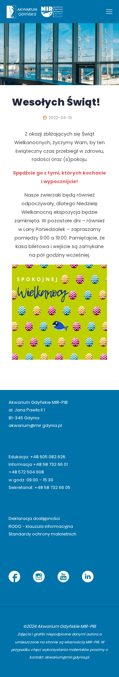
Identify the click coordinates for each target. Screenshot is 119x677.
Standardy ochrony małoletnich (42, 534)
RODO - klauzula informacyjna (41, 526)
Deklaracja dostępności (34, 518)
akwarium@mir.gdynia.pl (35, 425)
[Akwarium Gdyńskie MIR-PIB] (34, 11)
